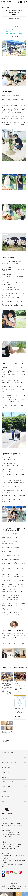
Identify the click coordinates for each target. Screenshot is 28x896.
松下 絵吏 (7, 740)
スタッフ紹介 (13, 637)
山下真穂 (20, 688)
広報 (19, 716)
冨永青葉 (17, 18)
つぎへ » (23, 643)
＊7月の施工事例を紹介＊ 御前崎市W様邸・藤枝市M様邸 (7, 733)
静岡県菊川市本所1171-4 (14, 834)
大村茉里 (7, 691)
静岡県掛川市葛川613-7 (13, 846)
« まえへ (4, 643)
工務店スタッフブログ (16, 19)
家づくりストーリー (13, 22)
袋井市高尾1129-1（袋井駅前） (15, 864)
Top (25, 886)
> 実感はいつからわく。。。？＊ (13, 31)
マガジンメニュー (6, 7)
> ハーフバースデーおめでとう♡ (13, 33)
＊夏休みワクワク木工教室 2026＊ (19, 682)
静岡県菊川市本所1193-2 (14, 823)
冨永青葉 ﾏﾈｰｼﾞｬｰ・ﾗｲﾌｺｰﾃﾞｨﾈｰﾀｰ (13, 630)
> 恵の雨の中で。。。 (10, 29)
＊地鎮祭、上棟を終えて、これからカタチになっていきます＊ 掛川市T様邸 (6, 683)
